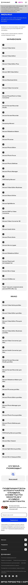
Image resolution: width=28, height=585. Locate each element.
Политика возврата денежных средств (10, 565)
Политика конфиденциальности (8, 557)
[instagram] (6, 576)
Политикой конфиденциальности (9, 11)
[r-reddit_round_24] (16, 576)
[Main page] (5, 2)
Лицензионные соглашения (19, 560)
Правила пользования (6, 560)
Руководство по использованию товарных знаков (12, 568)
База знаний (13, 479)
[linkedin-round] (9, 576)
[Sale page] (19, 2)
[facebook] (2, 576)
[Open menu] (26, 2)
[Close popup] (26, 8)
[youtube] (13, 576)
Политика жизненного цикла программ (10, 563)
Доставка (23, 563)
